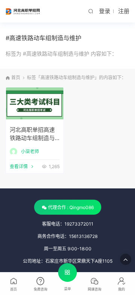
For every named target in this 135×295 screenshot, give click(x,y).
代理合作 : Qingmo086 (71, 207)
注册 (123, 11)
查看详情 (19, 166)
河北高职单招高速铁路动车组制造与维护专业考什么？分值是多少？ (32, 135)
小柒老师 (30, 151)
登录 (104, 11)
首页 (15, 77)
